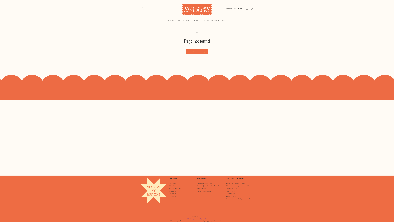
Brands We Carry (175, 189)
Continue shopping (197, 52)
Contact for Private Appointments (238, 199)
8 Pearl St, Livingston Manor (236, 183)
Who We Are (173, 186)
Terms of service (195, 221)
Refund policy (174, 221)
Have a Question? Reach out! (208, 186)
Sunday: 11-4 (230, 196)
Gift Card (172, 196)
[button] (143, 8)
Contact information (220, 221)
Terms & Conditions (204, 191)
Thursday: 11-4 (231, 189)
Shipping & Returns (204, 183)
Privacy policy (184, 221)
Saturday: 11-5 (231, 194)
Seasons (199, 216)
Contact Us (173, 191)
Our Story (172, 183)
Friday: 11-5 (230, 191)
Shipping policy (207, 221)
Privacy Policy (202, 189)
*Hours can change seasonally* (237, 186)
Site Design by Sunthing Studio (197, 219)
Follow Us (172, 194)
